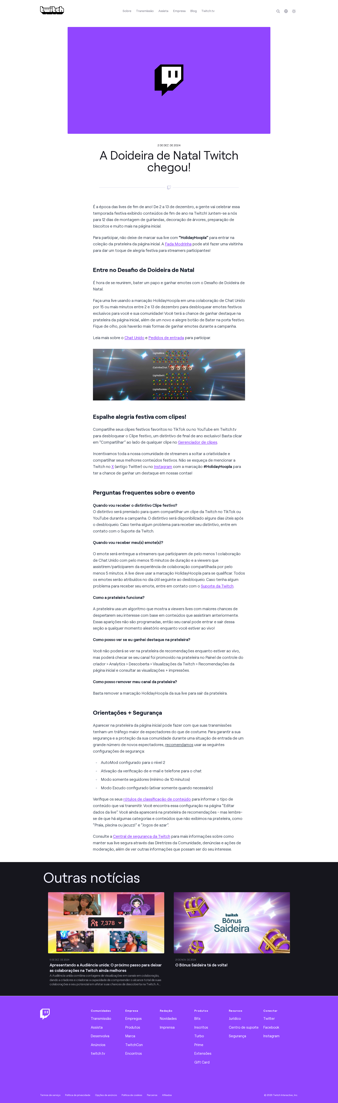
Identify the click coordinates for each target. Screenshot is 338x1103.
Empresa (179, 11)
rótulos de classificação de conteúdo (157, 799)
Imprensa (167, 1027)
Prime (198, 1045)
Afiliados (167, 1095)
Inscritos (201, 1027)
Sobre (127, 11)
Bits (197, 1018)
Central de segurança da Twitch (141, 836)
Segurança (237, 1036)
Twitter (269, 1018)
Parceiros (152, 1095)
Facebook (271, 1027)
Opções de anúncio (106, 1095)
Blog (193, 11)
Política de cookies (132, 1095)
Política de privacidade (77, 1095)
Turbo (199, 1036)
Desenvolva (100, 1036)
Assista (163, 11)
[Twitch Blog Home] (52, 10)
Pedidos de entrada (166, 337)
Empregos (133, 1018)
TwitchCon (134, 1045)
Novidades (168, 1018)
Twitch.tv (208, 11)
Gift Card (201, 1062)
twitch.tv (98, 1053)
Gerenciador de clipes (197, 442)
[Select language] (286, 11)
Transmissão (145, 11)
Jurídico (235, 1018)
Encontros (133, 1053)
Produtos (132, 1027)
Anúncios (98, 1045)
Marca (130, 1036)
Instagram (163, 466)
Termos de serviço (50, 1095)
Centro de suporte (244, 1027)
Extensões (202, 1053)
